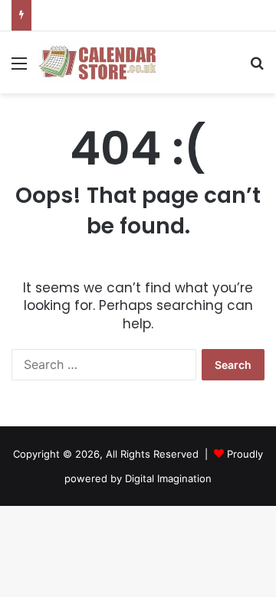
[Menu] (19, 68)
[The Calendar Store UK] (99, 62)
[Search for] (256, 68)
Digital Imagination (168, 478)
